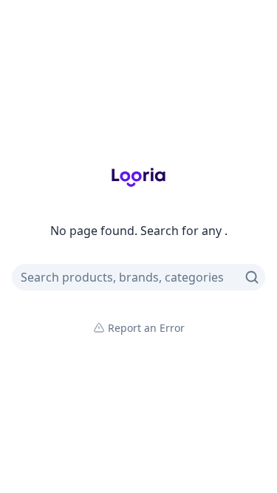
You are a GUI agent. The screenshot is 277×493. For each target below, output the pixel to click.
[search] (252, 277)
